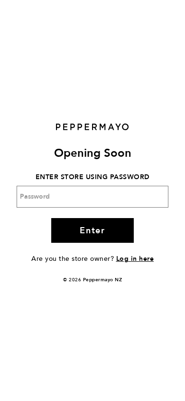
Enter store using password (93, 176)
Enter (92, 231)
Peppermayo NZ (102, 280)
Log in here (135, 258)
